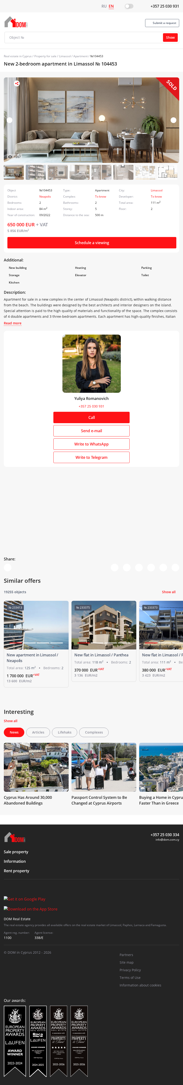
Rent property (16, 870)
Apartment (80, 56)
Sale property (16, 851)
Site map (127, 962)
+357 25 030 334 (165, 834)
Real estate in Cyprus (18, 56)
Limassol (65, 56)
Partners (126, 954)
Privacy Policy (130, 970)
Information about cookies (140, 985)
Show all (169, 592)
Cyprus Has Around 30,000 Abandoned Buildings (28, 800)
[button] (173, 120)
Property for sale (45, 56)
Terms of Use (130, 977)
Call (91, 417)
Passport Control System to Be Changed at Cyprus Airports (99, 800)
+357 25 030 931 (165, 6)
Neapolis (45, 196)
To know (100, 196)
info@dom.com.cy (167, 840)
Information (15, 861)
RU (104, 6)
